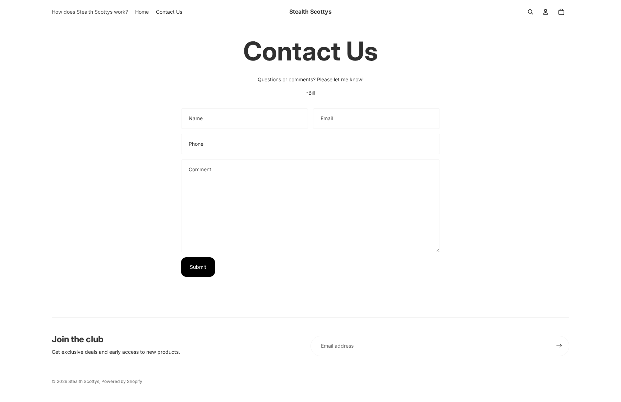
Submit (198, 267)
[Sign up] (559, 346)
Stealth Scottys (83, 381)
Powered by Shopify (121, 381)
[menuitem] (90, 12)
